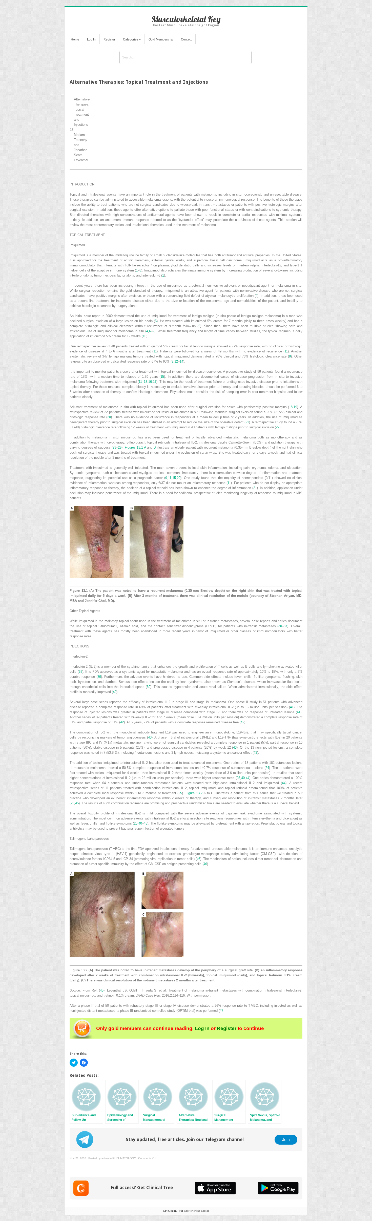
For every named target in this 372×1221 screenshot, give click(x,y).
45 (77, 803)
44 (247, 778)
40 (114, 692)
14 (181, 361)
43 (150, 737)
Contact (186, 39)
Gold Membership (161, 39)
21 (247, 422)
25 (238, 778)
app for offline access (186, 1210)
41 (292, 707)
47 (221, 1011)
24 (267, 768)
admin (105, 1158)
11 (155, 351)
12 (176, 361)
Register (109, 39)
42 (122, 722)
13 (145, 382)
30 (280, 626)
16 (150, 382)
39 (99, 677)
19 (295, 407)
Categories (132, 39)
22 (277, 427)
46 (198, 859)
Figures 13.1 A (135, 447)
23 (114, 447)
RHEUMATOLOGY (124, 1158)
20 (109, 417)
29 (119, 447)
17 (154, 382)
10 (144, 336)
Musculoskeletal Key (186, 19)
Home (75, 39)
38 (80, 671)
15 (162, 376)
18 (291, 407)
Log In (91, 39)
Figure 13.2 (193, 793)
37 (285, 626)
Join (286, 1139)
